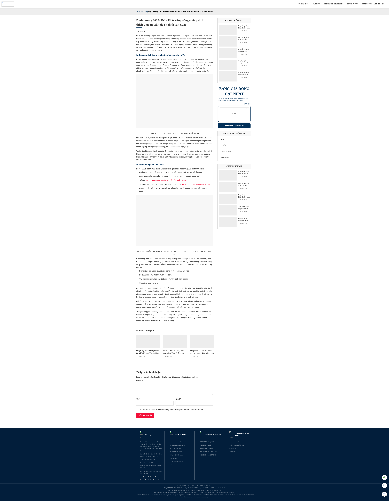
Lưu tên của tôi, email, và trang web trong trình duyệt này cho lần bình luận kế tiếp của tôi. (171, 409)
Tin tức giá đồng (226, 151)
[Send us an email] (147, 478)
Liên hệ (377, 4)
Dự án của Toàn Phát (236, 442)
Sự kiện (223, 145)
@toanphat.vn (150, 459)
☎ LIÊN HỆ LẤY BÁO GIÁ (234, 125)
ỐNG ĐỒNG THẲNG (206, 448)
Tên (138, 399)
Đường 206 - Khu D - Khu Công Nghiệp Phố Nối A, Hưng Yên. (151, 449)
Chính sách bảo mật (176, 461)
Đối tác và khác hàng (176, 455)
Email (178, 399)
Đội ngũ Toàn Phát (176, 451)
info (145, 459)
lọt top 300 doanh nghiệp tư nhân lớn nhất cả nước (167, 180)
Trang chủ (139, 11)
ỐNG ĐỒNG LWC (205, 445)
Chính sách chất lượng (333, 4)
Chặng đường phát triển (177, 445)
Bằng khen (232, 451)
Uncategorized (225, 157)
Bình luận (140, 380)
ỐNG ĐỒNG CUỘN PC (207, 442)
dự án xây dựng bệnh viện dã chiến (196, 184)
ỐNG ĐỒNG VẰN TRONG (208, 455)
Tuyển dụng (173, 458)
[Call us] (152, 478)
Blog (146, 11)
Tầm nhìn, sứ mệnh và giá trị (179, 442)
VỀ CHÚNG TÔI (304, 4)
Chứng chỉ (232, 448)
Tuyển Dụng (367, 4)
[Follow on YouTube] (157, 478)
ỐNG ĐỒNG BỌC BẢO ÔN (208, 451)
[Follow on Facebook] (142, 478)
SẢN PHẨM (316, 4)
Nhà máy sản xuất (175, 448)
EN (383, 4)
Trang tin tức (353, 4)
